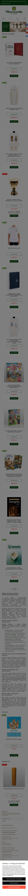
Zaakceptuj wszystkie (14, 887)
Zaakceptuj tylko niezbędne (14, 879)
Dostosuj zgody (14, 883)
